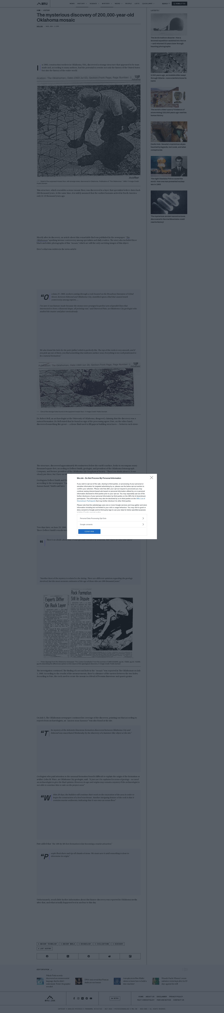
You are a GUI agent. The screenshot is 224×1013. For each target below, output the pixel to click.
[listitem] (112, 518)
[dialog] (112, 506)
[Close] (152, 478)
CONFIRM (89, 531)
